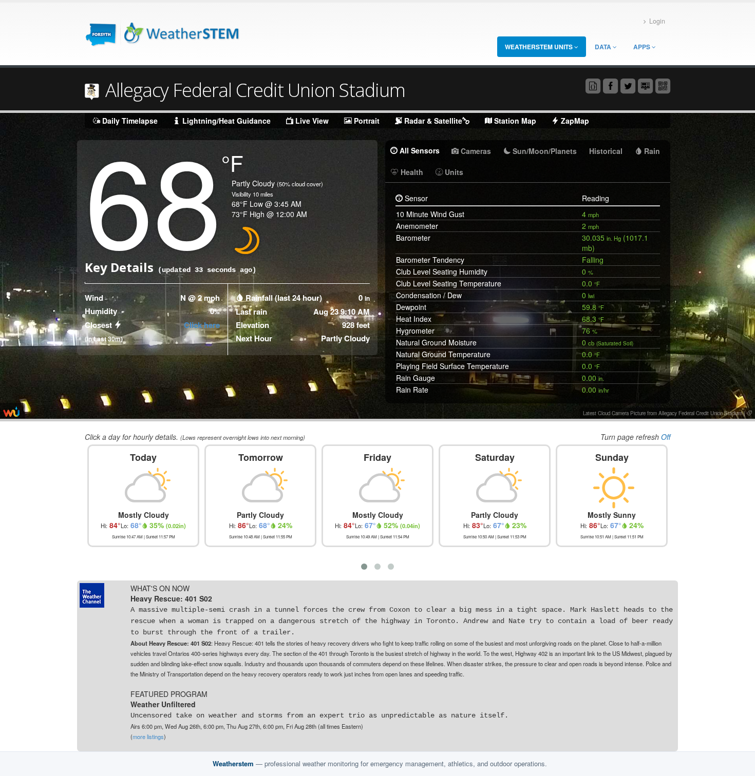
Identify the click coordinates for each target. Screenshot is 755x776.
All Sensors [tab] (419, 150)
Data (604, 46)
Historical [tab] (605, 151)
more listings (148, 736)
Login (657, 21)
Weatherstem (233, 763)
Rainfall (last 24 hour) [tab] (284, 297)
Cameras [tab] (475, 151)
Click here (202, 325)
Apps (642, 46)
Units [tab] (453, 172)
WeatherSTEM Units (539, 46)
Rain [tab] (651, 151)
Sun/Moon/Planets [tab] (544, 151)
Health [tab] (411, 172)
